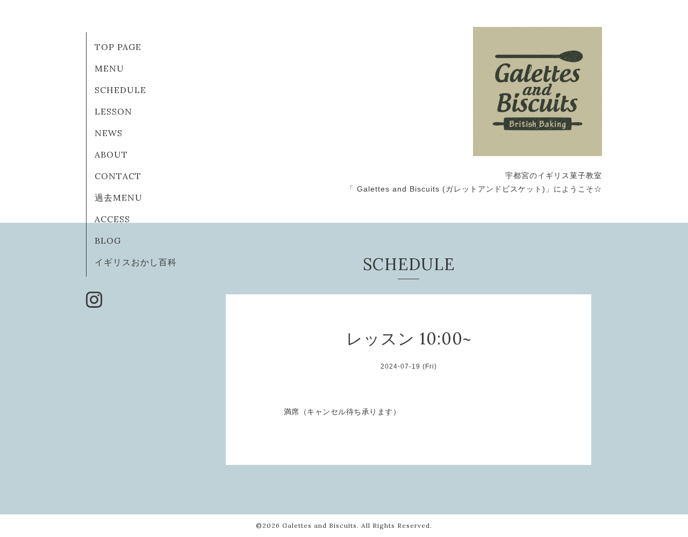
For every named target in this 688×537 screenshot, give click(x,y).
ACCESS (112, 219)
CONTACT (118, 176)
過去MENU (118, 197)
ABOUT (111, 154)
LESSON (113, 111)
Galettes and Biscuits (319, 525)
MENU (109, 68)
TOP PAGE (118, 46)
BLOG (108, 240)
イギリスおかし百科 (136, 262)
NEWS (109, 133)
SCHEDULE (120, 89)
